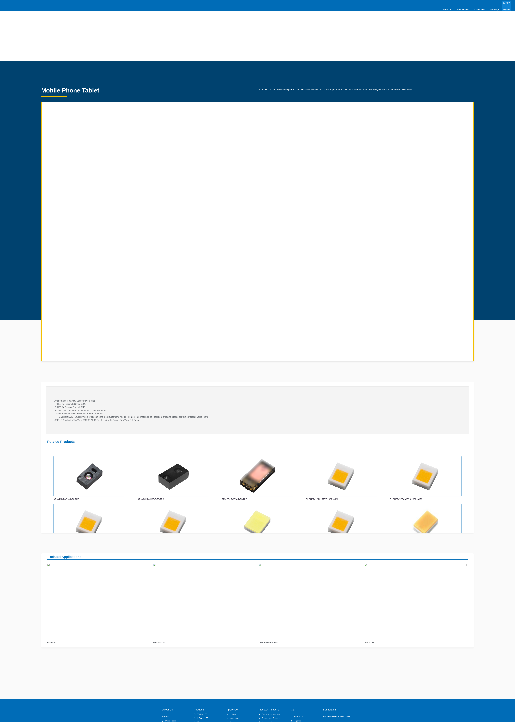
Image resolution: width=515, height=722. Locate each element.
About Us (447, 9)
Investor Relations (269, 709)
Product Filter (463, 9)
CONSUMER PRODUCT (269, 642)
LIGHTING (51, 642)
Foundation (329, 709)
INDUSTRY (369, 642)
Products (199, 709)
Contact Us (479, 9)
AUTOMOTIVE (159, 642)
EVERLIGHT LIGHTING (336, 716)
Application (233, 709)
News (165, 716)
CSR (293, 709)
